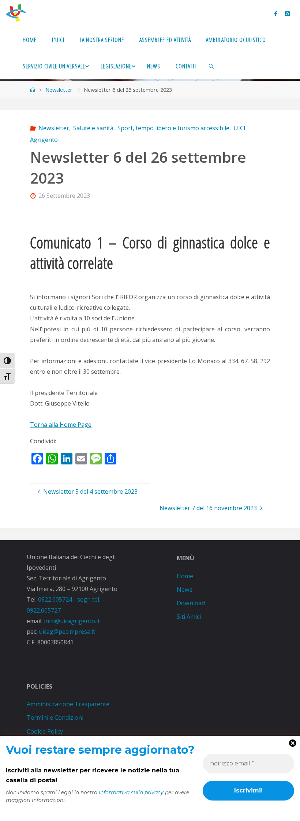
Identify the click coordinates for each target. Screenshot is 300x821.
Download (191, 603)
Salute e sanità (93, 128)
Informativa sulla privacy (131, 792)
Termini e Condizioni (55, 717)
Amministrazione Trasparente (68, 704)
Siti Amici (189, 617)
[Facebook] (275, 13)
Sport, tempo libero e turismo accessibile (173, 128)
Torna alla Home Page (60, 425)
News (184, 589)
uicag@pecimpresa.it (67, 632)
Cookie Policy (45, 731)
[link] (211, 66)
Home (185, 576)
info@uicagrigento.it (72, 621)
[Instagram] (287, 13)
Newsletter (58, 89)
